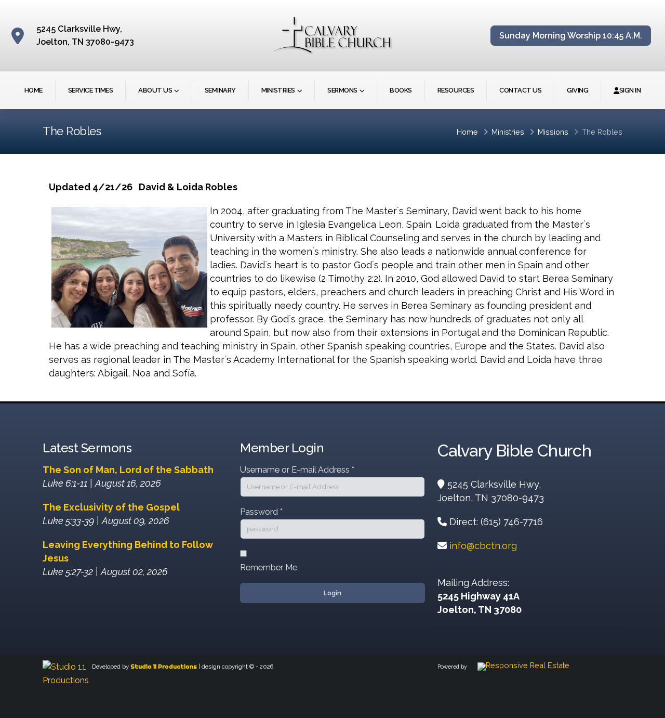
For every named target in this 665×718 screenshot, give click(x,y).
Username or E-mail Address (297, 470)
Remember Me (268, 567)
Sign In (630, 90)
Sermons (342, 90)
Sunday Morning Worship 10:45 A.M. (570, 36)
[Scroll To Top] (647, 706)
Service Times (90, 90)
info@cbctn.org (483, 545)
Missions (553, 131)
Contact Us (520, 90)
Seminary (220, 90)
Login (332, 593)
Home (33, 90)
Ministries (278, 90)
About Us (155, 90)
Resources (455, 90)
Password (261, 512)
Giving (577, 90)
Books (401, 90)
